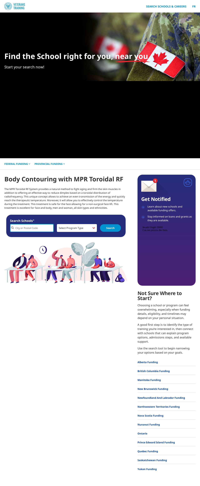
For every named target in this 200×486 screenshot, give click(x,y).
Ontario (142, 433)
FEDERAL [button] (16, 164)
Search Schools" (22, 221)
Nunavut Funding (149, 424)
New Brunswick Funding (153, 389)
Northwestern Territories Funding (159, 406)
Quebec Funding (148, 451)
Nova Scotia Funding (150, 415)
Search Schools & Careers (166, 6)
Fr (194, 6)
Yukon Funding (147, 469)
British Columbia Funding (154, 371)
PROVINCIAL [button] (49, 164)
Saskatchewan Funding (152, 460)
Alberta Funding (148, 362)
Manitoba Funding (149, 380)
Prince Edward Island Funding (156, 442)
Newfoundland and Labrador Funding (161, 398)
